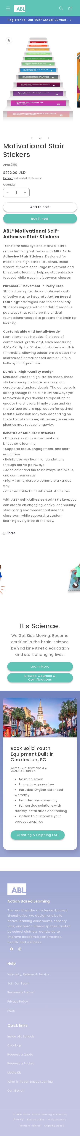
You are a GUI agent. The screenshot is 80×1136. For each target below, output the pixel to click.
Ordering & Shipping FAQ (38, 835)
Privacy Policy (17, 1001)
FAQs (11, 1011)
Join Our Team (18, 983)
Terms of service (30, 1125)
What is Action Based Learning (30, 1082)
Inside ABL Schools (21, 1036)
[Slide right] (48, 138)
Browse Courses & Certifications (40, 678)
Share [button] (11, 533)
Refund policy (36, 1119)
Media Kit (14, 1072)
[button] (8, 8)
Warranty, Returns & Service (28, 974)
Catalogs (14, 1045)
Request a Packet (20, 1063)
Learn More (40, 666)
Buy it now (40, 219)
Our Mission (15, 1091)
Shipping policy (54, 1125)
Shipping (8, 178)
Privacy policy (57, 1119)
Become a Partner (21, 992)
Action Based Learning (37, 1114)
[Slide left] (31, 138)
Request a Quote (20, 1054)
